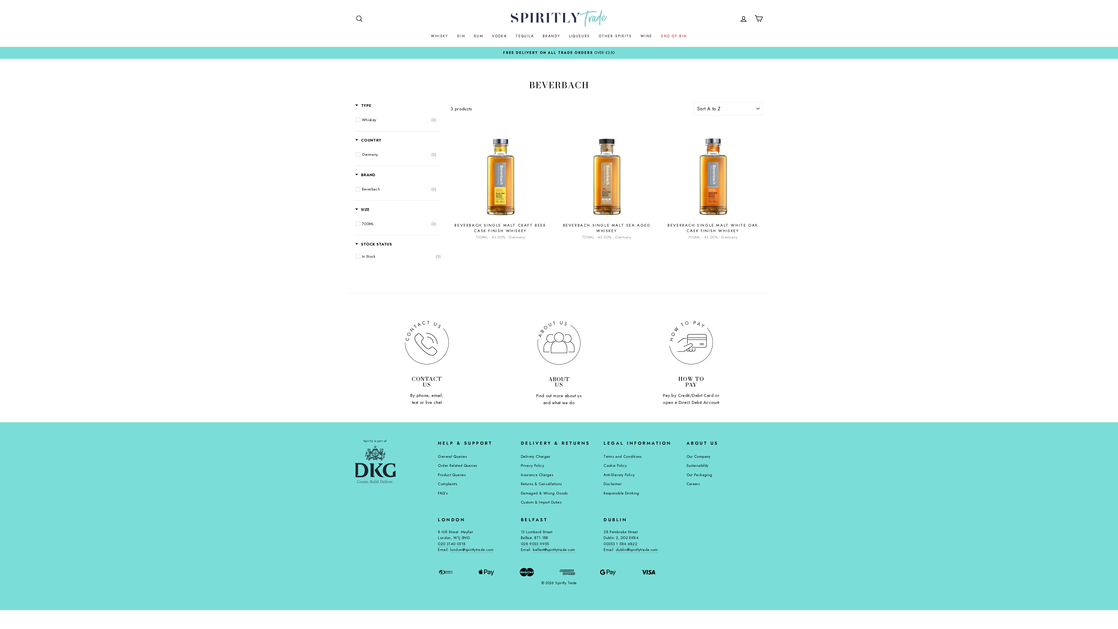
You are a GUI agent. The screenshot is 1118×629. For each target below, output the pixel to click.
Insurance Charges (537, 475)
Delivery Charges (535, 456)
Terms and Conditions (623, 456)
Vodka (499, 36)
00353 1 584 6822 (620, 544)
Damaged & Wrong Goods (544, 493)
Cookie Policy (615, 465)
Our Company (699, 456)
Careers (693, 484)
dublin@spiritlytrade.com (637, 549)
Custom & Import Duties (541, 502)
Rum (478, 36)
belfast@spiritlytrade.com (554, 549)
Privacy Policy (532, 465)
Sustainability (698, 465)
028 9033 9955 (535, 544)
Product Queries (452, 475)
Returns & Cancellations (541, 484)
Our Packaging (699, 475)
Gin (461, 36)
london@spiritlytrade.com (471, 549)
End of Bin (674, 36)
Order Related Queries (457, 465)
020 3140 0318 (452, 544)
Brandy (551, 36)
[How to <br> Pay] (691, 342)
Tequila (525, 36)
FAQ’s (442, 493)
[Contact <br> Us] (427, 342)
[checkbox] (399, 119)
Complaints (447, 484)
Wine (646, 36)
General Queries (452, 456)
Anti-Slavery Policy (619, 475)
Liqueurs (579, 36)
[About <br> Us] (559, 342)
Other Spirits (615, 36)
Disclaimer (613, 484)
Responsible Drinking (621, 493)
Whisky (439, 36)
